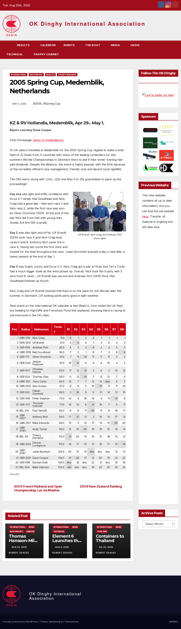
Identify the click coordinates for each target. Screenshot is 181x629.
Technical (59, 531)
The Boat (93, 45)
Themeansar (71, 621)
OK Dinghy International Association (87, 24)
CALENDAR (48, 45)
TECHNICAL (15, 54)
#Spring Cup (51, 103)
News (31, 527)
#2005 (37, 103)
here (145, 216)
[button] (169, 50)
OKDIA (135, 45)
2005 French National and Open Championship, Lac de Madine (38, 488)
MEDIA (116, 45)
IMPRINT (173, 621)
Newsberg (54, 621)
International (18, 75)
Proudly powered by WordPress (20, 621)
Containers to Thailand (110, 538)
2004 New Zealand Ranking (101, 486)
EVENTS (70, 45)
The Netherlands (67, 75)
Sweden (30, 531)
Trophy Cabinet (46, 54)
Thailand (102, 531)
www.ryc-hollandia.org (48, 140)
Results (24, 45)
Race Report (36, 75)
